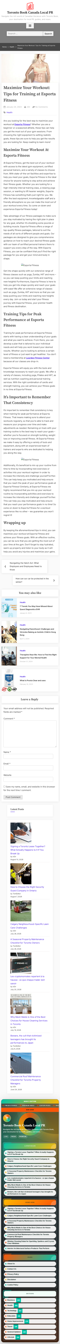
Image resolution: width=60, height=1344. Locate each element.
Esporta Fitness (22, 124)
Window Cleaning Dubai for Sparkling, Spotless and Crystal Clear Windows (30, 1242)
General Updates (14, 1332)
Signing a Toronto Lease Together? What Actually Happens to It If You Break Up (27, 850)
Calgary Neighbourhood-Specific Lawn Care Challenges (29, 1166)
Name (7, 752)
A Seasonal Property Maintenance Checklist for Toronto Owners (29, 1172)
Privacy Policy (13, 1274)
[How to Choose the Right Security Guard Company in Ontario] (20, 874)
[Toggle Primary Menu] (30, 26)
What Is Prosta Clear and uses (33, 680)
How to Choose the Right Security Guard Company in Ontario (28, 1160)
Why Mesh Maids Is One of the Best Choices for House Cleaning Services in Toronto (28, 1020)
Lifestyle (10, 1337)
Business (11, 1300)
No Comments (41, 107)
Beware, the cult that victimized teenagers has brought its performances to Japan (25, 1039)
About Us (11, 1263)
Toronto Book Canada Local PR (30, 12)
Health (9, 112)
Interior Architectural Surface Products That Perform (28, 1248)
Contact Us (11, 1269)
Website (7, 775)
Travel (9, 1326)
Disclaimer (11, 1279)
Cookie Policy (12, 1285)
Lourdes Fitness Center (38, 358)
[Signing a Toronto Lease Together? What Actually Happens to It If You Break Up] (20, 834)
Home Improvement (15, 1321)
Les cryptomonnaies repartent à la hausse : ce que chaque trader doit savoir (27, 980)
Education (11, 1316)
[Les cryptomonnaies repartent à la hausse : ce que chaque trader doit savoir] (20, 964)
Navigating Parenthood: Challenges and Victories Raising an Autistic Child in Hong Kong (38, 632)
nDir (28, 107)
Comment (9, 718)
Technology (11, 1310)
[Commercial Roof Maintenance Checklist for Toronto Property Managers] (20, 1064)
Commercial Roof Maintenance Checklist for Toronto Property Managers (25, 1080)
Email (6, 763)
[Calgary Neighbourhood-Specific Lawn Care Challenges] (20, 911)
